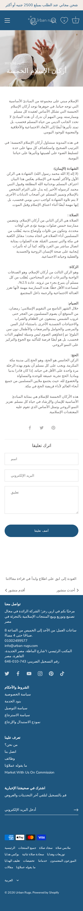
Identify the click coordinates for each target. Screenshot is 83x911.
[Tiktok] (62, 673)
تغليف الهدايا (12, 861)
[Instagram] (40, 673)
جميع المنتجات (27, 848)
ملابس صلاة (63, 848)
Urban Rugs (23, 893)
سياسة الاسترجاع (17, 715)
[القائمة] (7, 20)
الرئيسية (10, 848)
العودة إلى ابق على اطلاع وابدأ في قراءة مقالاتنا (41, 578)
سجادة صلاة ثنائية (33, 854)
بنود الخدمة (13, 701)
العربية (9, 880)
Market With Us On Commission (29, 772)
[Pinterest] (51, 673)
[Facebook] (18, 673)
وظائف (10, 758)
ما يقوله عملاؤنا (16, 765)
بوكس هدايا (12, 854)
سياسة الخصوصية (18, 694)
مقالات (9, 867)
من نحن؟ (11, 744)
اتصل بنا (10, 751)
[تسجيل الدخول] (76, 810)
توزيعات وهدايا (56, 854)
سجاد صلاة (46, 848)
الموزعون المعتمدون (63, 861)
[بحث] (54, 21)
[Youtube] (29, 673)
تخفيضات (29, 861)
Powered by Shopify (46, 893)
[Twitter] (7, 673)
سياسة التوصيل (16, 708)
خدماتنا (42, 861)
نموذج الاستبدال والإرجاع (22, 722)
